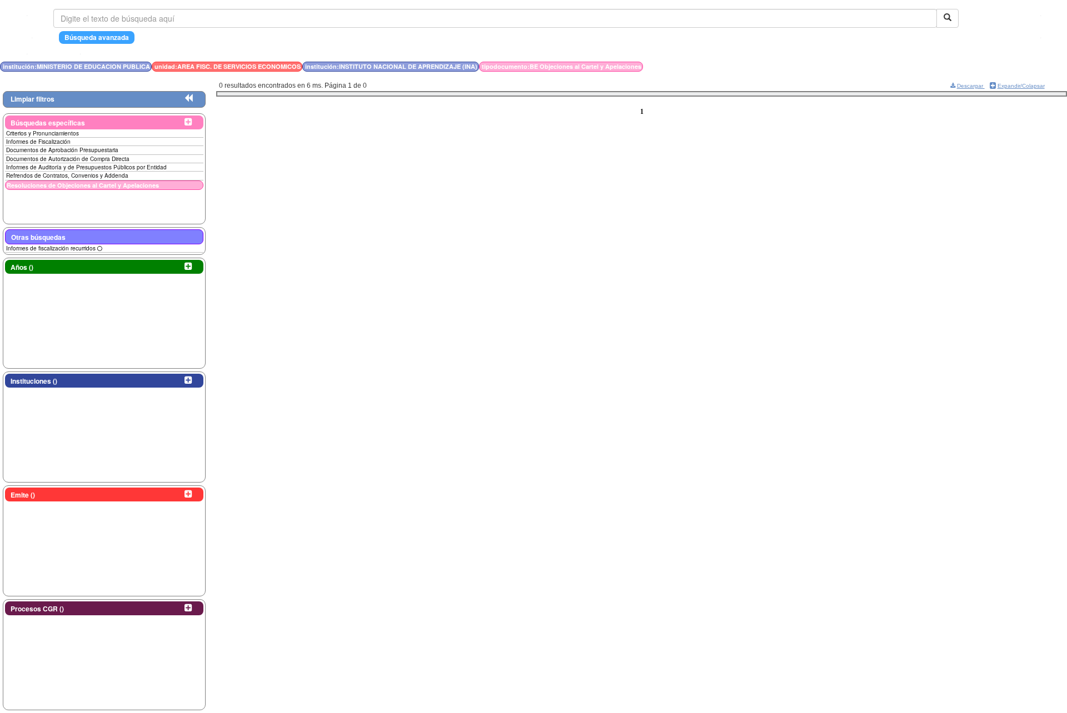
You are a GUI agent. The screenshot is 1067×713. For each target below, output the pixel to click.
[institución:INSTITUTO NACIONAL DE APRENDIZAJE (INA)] (857, 66)
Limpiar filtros (32, 99)
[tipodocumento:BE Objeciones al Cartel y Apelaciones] (860, 66)
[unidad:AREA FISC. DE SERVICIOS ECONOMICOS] (854, 66)
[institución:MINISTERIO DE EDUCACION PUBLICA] (850, 66)
